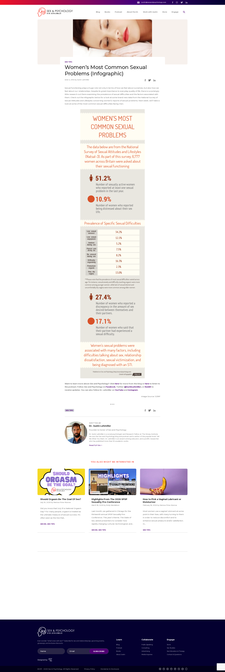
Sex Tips (68, 62)
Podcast (118, 12)
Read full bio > (95, 445)
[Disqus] (113, 585)
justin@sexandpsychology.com (153, 2)
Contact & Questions (174, 654)
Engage (175, 12)
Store (164, 12)
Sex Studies (171, 648)
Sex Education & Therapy (176, 651)
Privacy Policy (89, 669)
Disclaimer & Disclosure (110, 669)
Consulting (145, 648)
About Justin (120, 654)
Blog (98, 12)
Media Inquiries (147, 654)
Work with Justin (150, 12)
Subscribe (99, 651)
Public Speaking (147, 644)
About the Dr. (132, 12)
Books (107, 12)
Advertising (146, 651)
